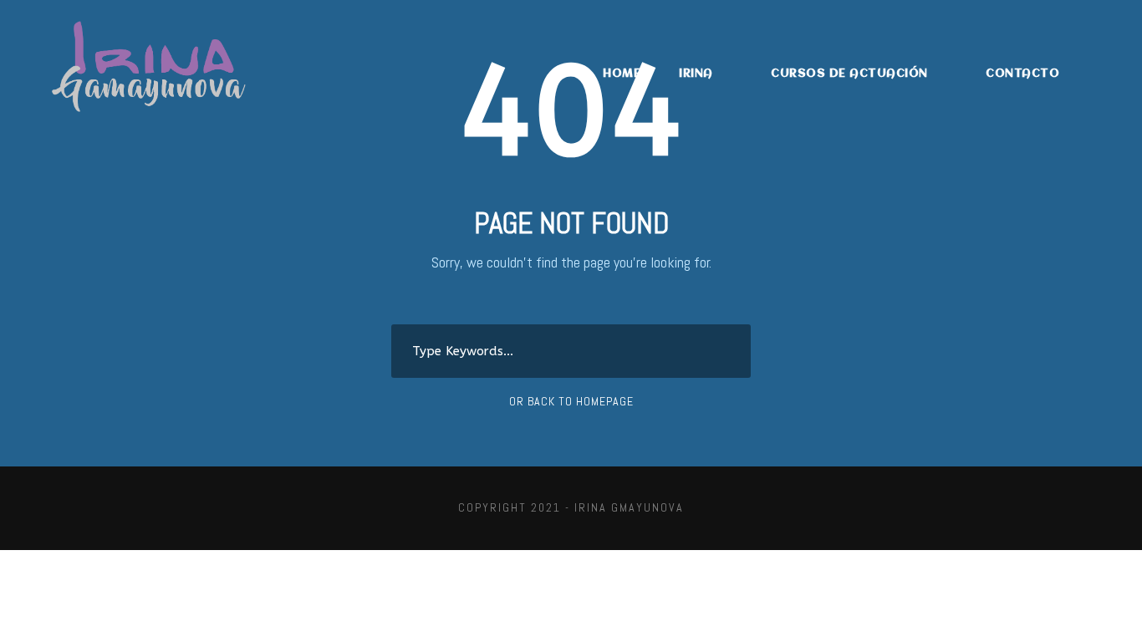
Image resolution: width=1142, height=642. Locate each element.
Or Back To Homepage (571, 401)
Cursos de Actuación (849, 73)
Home (621, 73)
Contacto (1022, 73)
